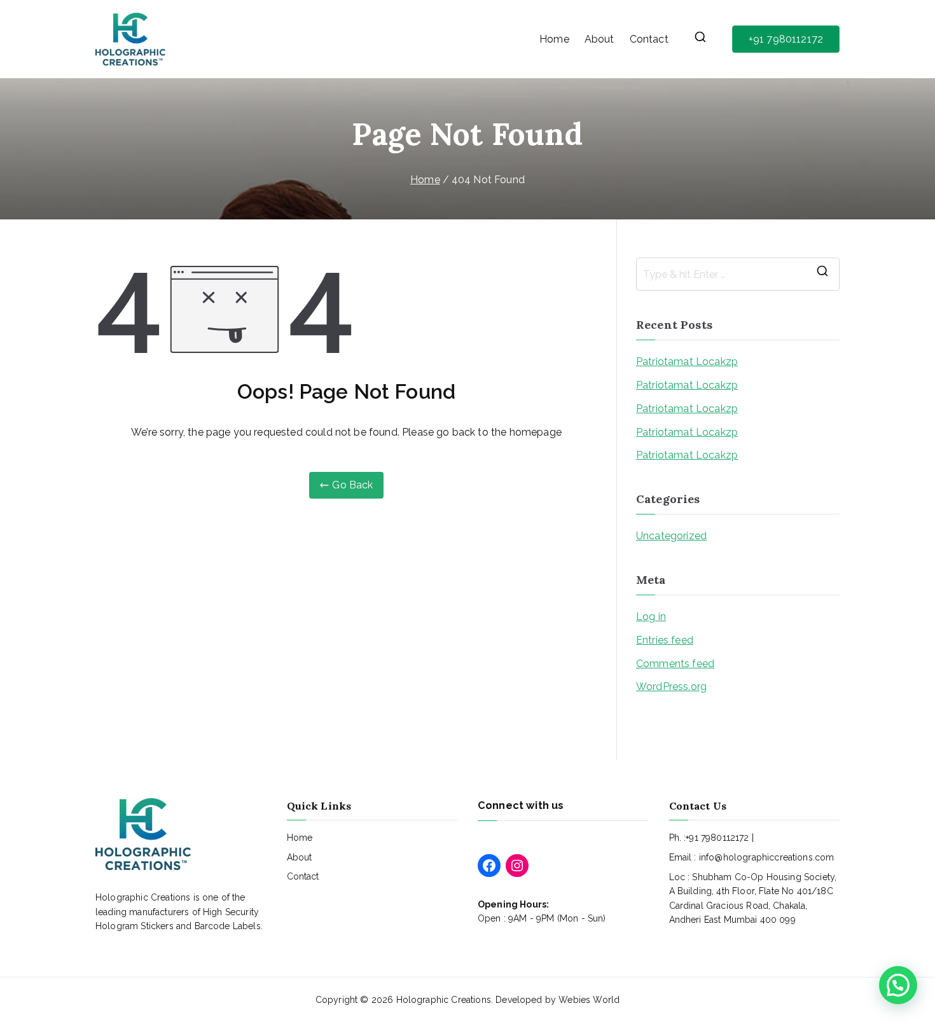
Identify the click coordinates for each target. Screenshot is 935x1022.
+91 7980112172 (786, 39)
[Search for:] (738, 274)
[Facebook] (489, 865)
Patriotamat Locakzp (687, 362)
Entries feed (664, 640)
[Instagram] (517, 865)
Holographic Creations (443, 1000)
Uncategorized (671, 536)
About (599, 39)
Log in (651, 617)
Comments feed (675, 664)
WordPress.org (671, 686)
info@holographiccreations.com (767, 857)
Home (554, 39)
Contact (649, 39)
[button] (898, 985)
